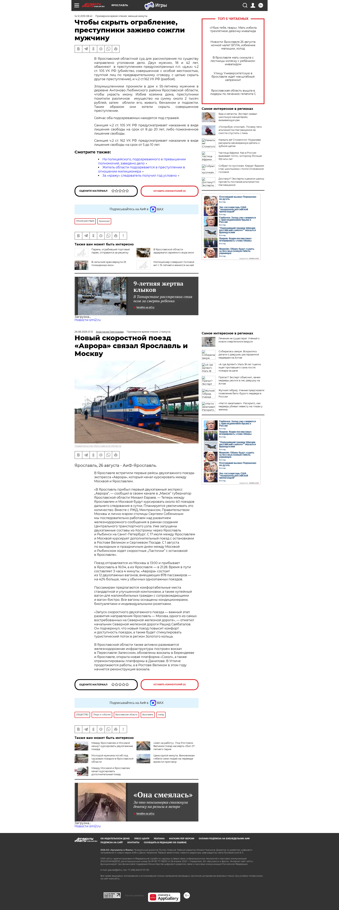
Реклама (159, 838)
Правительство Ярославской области (98, 445)
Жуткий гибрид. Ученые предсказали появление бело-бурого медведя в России (241, 393)
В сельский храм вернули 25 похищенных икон (108, 264)
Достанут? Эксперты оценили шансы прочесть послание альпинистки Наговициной (241, 181)
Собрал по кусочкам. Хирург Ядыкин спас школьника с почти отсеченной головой (241, 168)
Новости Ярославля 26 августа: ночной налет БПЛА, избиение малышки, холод (233, 45)
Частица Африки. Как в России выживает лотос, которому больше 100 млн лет (240, 156)
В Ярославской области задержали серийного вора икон (173, 251)
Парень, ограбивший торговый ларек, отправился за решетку (110, 251)
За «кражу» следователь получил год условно (139, 175)
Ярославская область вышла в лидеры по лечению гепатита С (233, 92)
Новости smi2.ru (88, 320)
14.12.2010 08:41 (83, 16)
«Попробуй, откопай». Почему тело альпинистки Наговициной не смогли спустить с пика (240, 130)
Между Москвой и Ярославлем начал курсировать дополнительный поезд (110, 771)
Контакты (133, 842)
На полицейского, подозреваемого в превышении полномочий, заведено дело (142, 161)
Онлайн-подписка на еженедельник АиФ (224, 838)
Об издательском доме (115, 838)
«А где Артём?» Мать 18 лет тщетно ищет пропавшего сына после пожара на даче (240, 367)
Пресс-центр (141, 838)
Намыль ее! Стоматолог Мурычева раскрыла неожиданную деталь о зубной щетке (240, 143)
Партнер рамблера (134, 895)
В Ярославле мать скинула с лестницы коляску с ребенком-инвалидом (233, 61)
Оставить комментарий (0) (169, 191)
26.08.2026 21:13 (84, 331)
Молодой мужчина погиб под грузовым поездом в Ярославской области (112, 758)
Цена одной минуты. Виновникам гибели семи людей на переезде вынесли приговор (174, 758)
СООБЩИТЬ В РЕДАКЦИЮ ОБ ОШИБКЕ (165, 842)
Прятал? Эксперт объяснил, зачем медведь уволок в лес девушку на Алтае (239, 380)
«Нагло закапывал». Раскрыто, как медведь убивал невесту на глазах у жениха (240, 406)
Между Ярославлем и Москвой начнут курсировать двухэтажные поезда (112, 746)
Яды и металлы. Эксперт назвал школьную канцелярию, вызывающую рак (238, 117)
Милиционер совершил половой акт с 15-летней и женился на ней (173, 264)
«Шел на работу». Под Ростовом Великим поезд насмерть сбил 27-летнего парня (174, 746)
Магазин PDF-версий (181, 838)
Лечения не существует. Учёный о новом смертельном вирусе (239, 340)
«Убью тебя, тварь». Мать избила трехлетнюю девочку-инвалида (233, 29)
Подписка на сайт (111, 842)
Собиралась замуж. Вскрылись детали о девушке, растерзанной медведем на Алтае (239, 354)
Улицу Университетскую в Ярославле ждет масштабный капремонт (233, 77)
